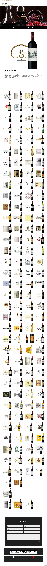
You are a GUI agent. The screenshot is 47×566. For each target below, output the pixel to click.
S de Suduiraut (7, 139)
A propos (42, 2)
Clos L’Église (29, 415)
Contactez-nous (23, 16)
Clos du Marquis (29, 216)
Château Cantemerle (40, 448)
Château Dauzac (40, 437)
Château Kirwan (18, 282)
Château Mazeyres (18, 370)
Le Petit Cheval (7, 128)
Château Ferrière (18, 448)
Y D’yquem (40, 260)
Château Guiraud (18, 426)
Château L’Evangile (39, 161)
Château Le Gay (29, 260)
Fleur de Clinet (18, 205)
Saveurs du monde (29, 2)
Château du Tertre (40, 194)
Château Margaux (29, 448)
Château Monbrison (29, 437)
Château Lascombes (29, 249)
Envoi (39, 541)
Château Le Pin (29, 161)
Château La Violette (40, 271)
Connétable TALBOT (18, 150)
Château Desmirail (18, 304)
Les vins (39, 2)
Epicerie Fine (35, 2)
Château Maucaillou (7, 106)
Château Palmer (7, 437)
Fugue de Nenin (40, 470)
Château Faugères (7, 194)
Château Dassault (18, 393)
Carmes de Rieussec (29, 393)
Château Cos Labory (7, 293)
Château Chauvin (40, 150)
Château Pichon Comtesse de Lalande (18, 117)
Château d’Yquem (29, 348)
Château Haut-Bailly (7, 227)
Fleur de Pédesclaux (29, 172)
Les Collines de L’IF (28, 492)
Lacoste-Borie (39, 370)
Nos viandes (15, 2)
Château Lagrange (18, 415)
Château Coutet (40, 404)
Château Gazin (29, 359)
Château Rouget (40, 415)
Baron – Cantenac (7, 150)
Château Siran (29, 503)
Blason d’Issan (18, 481)
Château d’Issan (29, 304)
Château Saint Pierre (7, 238)
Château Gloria (29, 94)
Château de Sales (18, 227)
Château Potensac (29, 106)
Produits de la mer (21, 2)
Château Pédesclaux (40, 337)
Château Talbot (7, 326)
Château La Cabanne (29, 227)
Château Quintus (7, 304)
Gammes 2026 (10, 2)
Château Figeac (40, 183)
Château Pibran (29, 139)
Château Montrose (39, 94)
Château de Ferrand (18, 183)
